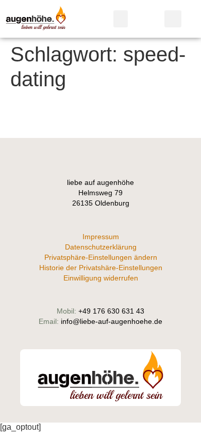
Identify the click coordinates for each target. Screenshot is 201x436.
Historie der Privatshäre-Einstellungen (100, 267)
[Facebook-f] (101, 158)
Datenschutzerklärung (101, 247)
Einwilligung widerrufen (100, 278)
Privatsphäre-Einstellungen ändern (100, 257)
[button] (120, 18)
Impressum (100, 236)
